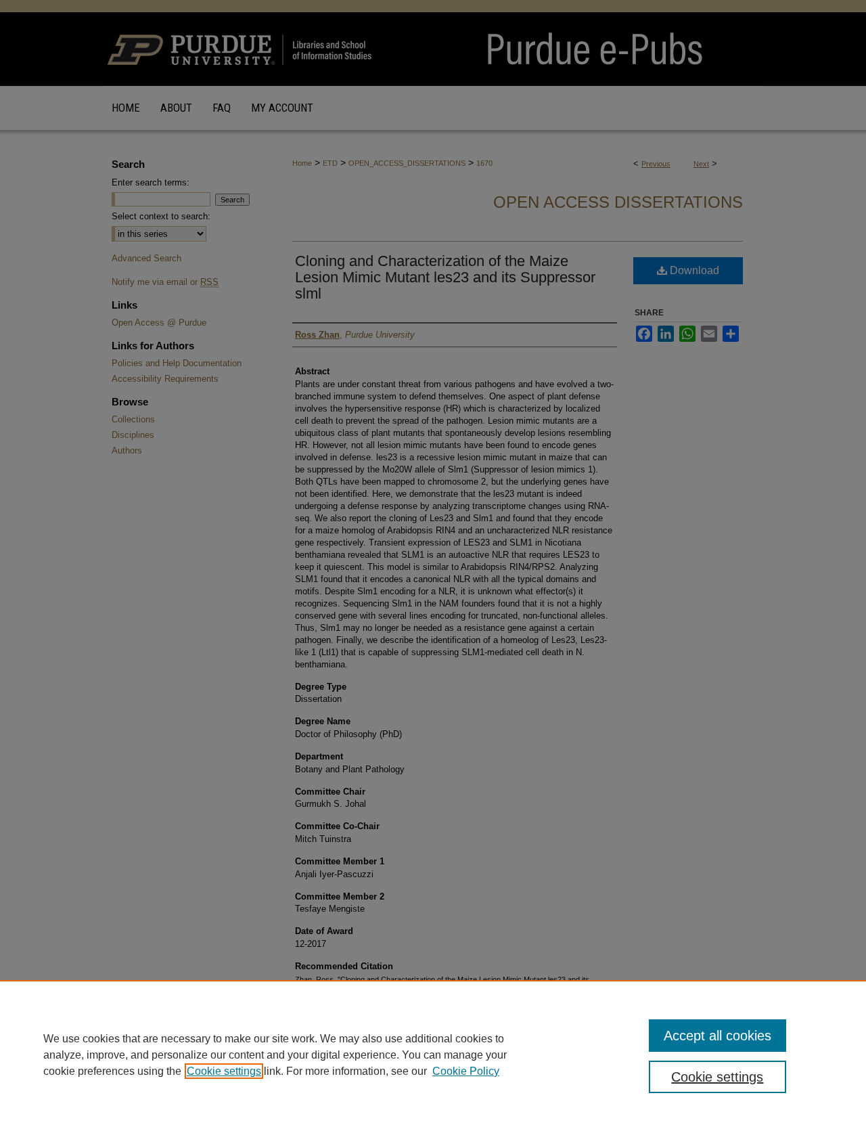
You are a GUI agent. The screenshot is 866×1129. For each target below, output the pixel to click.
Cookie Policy (465, 1071)
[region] (433, 1054)
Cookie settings (224, 1071)
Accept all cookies (717, 1035)
